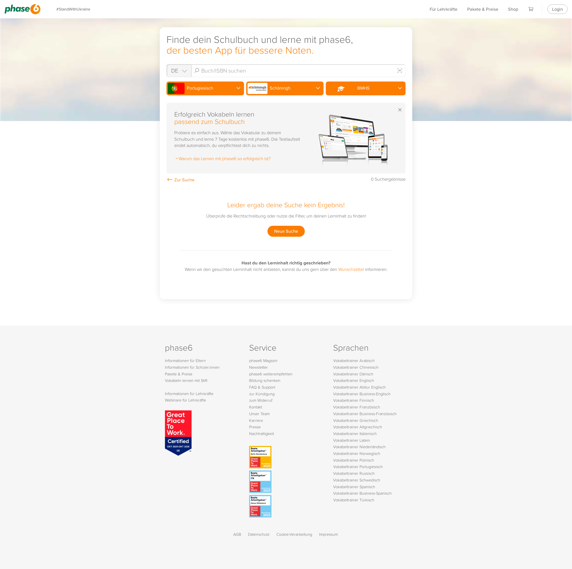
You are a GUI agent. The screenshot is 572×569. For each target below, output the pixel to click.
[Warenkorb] (531, 9)
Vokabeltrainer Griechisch (355, 420)
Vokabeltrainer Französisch (356, 407)
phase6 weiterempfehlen (270, 374)
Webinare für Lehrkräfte (185, 400)
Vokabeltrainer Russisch (354, 473)
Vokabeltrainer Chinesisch (356, 367)
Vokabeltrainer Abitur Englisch (359, 387)
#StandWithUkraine (73, 9)
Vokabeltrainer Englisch (353, 380)
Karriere (256, 420)
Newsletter (258, 367)
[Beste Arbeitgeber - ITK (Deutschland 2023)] (287, 482)
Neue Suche (286, 231)
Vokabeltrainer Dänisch (353, 374)
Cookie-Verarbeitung (294, 534)
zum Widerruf (260, 400)
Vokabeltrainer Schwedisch (356, 480)
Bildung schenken (264, 380)
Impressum (328, 534)
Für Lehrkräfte (443, 9)
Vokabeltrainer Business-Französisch (365, 413)
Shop (513, 9)
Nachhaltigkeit (261, 433)
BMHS (362, 88)
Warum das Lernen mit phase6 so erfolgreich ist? (225, 158)
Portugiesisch (199, 88)
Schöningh (279, 88)
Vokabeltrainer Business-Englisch (362, 394)
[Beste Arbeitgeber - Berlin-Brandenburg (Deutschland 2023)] (287, 457)
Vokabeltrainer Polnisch (353, 460)
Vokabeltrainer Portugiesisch (358, 466)
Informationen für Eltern (185, 360)
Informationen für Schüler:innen (192, 367)
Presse (255, 427)
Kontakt (255, 407)
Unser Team (259, 413)
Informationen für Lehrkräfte (189, 393)
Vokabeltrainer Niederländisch (359, 447)
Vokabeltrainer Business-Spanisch (362, 493)
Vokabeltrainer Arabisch (354, 360)
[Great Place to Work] (178, 432)
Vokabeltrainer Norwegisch (356, 453)
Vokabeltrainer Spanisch (354, 487)
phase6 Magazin (263, 360)
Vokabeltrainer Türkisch (353, 500)
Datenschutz (258, 534)
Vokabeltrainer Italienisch (355, 433)
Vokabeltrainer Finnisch (353, 400)
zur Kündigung (262, 394)
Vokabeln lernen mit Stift (186, 380)
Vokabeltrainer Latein (351, 440)
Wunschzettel (351, 269)
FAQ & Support (262, 387)
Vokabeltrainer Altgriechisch (357, 427)
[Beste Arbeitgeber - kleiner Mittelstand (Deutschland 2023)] (287, 506)
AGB (237, 534)
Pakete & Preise (482, 9)
